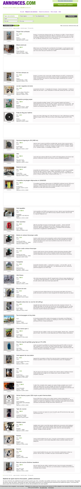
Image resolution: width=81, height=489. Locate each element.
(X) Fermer (51, 487)
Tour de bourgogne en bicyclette (25, 315)
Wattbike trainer (21, 422)
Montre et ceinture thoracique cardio (27, 235)
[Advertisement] (40, 64)
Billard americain (21, 45)
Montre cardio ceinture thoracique (26, 248)
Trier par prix (30, 28)
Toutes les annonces (44, 11)
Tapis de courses (21, 409)
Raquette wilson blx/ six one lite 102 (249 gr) (29, 302)
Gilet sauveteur (20, 222)
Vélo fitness (19, 275)
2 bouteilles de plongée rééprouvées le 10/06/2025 (31, 180)
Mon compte (54, 11)
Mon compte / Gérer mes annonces (65, 0)
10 (11, 28)
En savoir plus (43, 487)
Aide (60, 11)
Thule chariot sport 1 (22, 328)
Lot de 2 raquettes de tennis (24, 86)
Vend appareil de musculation (25, 355)
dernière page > (24, 28)
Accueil (22, 11)
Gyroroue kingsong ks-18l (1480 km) (27, 140)
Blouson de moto (21, 288)
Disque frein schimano (23, 31)
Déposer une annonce (31, 11)
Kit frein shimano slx (22, 72)
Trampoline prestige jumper (24, 99)
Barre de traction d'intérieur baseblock (27, 462)
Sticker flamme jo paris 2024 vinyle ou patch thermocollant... (34, 395)
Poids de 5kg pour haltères (24, 112)
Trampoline (19, 262)
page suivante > (16, 28)
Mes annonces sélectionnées (68, 25)
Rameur (18, 435)
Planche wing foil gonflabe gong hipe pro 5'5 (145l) (31, 342)
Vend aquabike (20, 208)
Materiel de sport (21, 167)
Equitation (19, 382)
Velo (17, 153)
